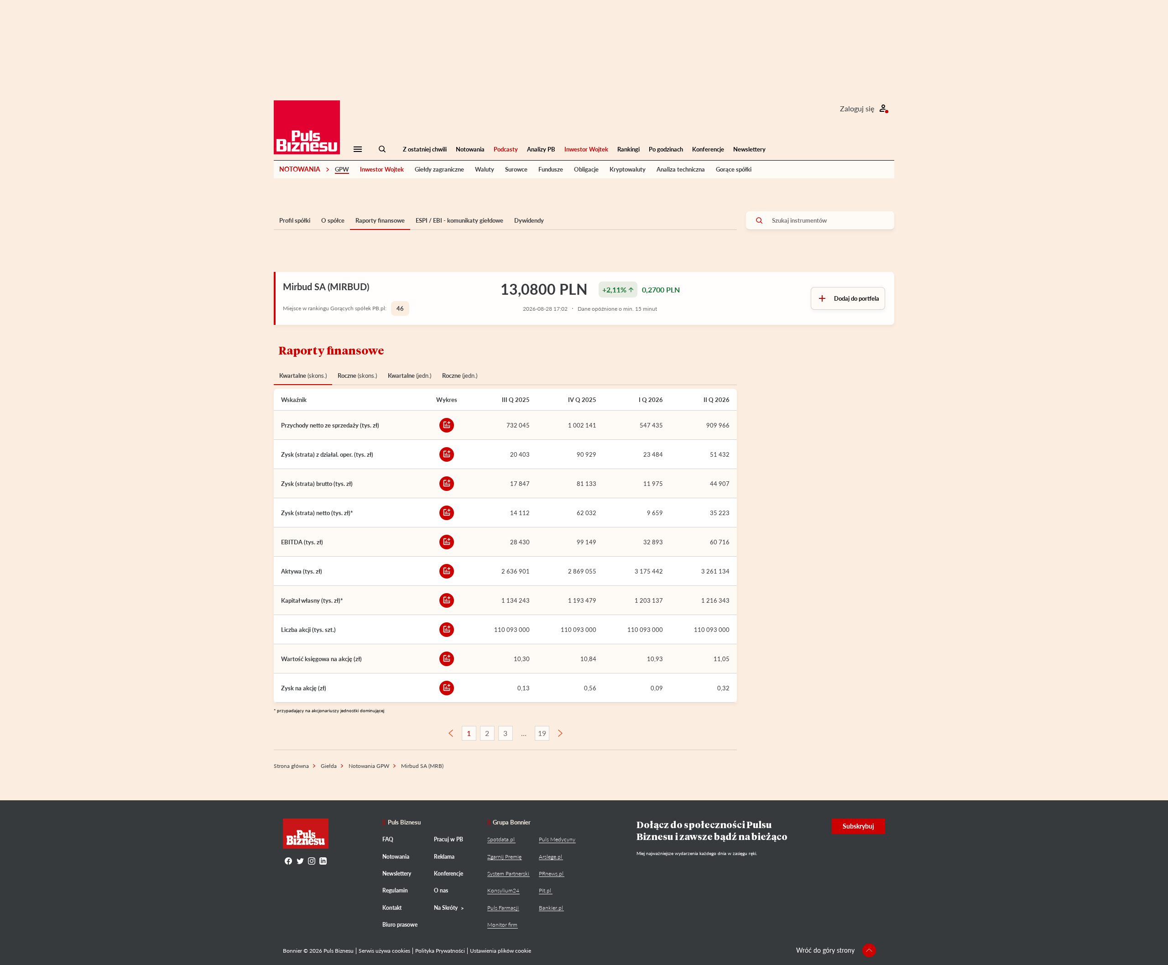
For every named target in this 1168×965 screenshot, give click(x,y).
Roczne (357, 375)
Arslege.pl (550, 856)
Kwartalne (303, 375)
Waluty (484, 169)
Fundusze (550, 169)
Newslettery (749, 149)
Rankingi (628, 149)
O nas (441, 890)
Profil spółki (294, 220)
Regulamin (395, 890)
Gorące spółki (733, 169)
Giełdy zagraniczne (439, 169)
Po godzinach (666, 149)
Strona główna (291, 765)
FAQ (387, 839)
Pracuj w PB (448, 839)
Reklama (444, 856)
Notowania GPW (369, 765)
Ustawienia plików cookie (500, 950)
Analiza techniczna (681, 169)
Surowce (516, 169)
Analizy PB (541, 149)
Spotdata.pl (501, 839)
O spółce (332, 220)
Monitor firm (502, 924)
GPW (342, 169)
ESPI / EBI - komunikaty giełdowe (459, 220)
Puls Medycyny (557, 839)
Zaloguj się (857, 108)
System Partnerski (508, 873)
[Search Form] (382, 149)
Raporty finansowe (380, 220)
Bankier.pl (551, 907)
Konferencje (708, 149)
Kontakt (392, 907)
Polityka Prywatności (440, 950)
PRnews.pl (551, 873)
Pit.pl (545, 890)
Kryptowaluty (628, 169)
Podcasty (506, 149)
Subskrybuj (858, 826)
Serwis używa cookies (384, 950)
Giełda (329, 765)
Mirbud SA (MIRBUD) (326, 286)
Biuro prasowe (399, 924)
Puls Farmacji (503, 907)
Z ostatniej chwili (425, 149)
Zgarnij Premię (504, 856)
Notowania (470, 149)
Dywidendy (529, 220)
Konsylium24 (503, 890)
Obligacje (586, 169)
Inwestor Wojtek (586, 149)
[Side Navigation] (357, 149)
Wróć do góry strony (825, 950)
